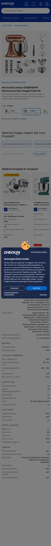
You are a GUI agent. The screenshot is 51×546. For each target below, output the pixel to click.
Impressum (43, 294)
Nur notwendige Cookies (39, 252)
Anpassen (14, 288)
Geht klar (36, 288)
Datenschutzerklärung (11, 292)
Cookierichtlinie (9, 294)
